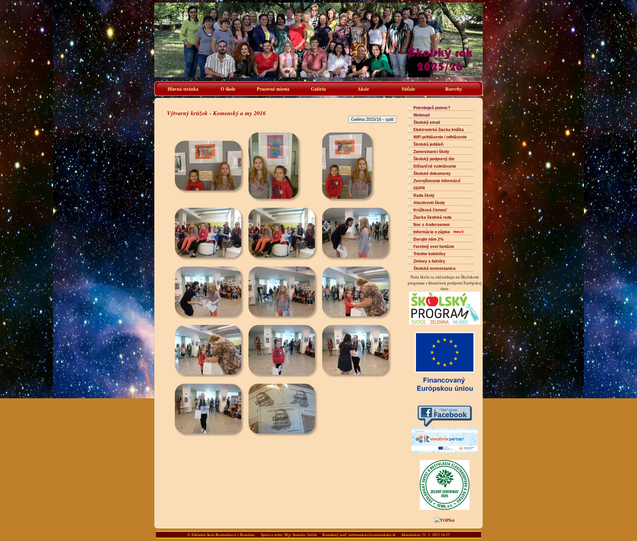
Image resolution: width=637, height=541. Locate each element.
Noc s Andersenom (431, 224)
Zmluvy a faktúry (429, 261)
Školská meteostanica (434, 268)
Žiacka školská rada (432, 217)
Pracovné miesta (273, 88)
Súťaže (408, 88)
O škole (228, 88)
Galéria (318, 88)
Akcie (363, 88)
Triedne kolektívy (429, 254)
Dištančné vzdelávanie (434, 166)
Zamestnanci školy (431, 151)
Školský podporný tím (434, 159)
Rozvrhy (453, 88)
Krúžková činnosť (430, 210)
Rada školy (424, 195)
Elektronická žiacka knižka (438, 129)
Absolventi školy (429, 202)
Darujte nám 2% (428, 239)
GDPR (419, 188)
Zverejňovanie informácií (436, 181)
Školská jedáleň (428, 144)
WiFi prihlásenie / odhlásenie (440, 137)
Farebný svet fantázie (433, 246)
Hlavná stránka (183, 88)
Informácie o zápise (431, 232)
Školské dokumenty (432, 173)
